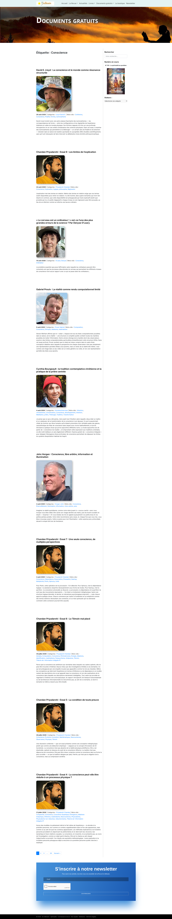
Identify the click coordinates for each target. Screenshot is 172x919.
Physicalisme (75, 817)
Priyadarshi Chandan (63, 187)
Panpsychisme (60, 658)
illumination (51, 506)
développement (70, 412)
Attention (80, 410)
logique (55, 189)
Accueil (64, 3)
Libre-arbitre (69, 506)
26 (51, 853)
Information (60, 506)
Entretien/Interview (61, 410)
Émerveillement (41, 506)
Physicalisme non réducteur (45, 819)
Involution (55, 737)
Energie (73, 656)
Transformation (68, 415)
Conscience (40, 117)
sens (75, 506)
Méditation (40, 415)
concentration (50, 412)
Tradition (60, 415)
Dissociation (58, 579)
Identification (40, 658)
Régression (71, 189)
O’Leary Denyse (61, 261)
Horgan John (59, 504)
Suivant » (57, 853)
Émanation (67, 579)
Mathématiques (65, 737)
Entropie (48, 329)
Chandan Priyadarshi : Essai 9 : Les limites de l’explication (66, 152)
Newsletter (130, 3)
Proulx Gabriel (59, 327)
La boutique (120, 3)
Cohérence (78, 114)
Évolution (48, 737)
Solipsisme (69, 658)
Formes (53, 117)
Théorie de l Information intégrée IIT (48, 660)
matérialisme (63, 329)
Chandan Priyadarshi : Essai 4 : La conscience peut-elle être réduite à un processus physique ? (67, 776)
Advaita (38, 656)
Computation (78, 327)
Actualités (83, 3)
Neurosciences (76, 737)
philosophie (63, 189)
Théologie (52, 415)
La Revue (72, 3)
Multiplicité (40, 581)
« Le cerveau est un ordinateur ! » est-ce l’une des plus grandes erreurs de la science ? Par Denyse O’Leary (64, 221)
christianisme (40, 412)
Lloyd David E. (61, 114)
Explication (48, 189)
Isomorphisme (61, 117)
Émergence (73, 814)
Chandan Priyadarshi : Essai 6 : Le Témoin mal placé (63, 618)
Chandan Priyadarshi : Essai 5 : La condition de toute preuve (67, 700)
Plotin (46, 581)
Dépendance (49, 579)
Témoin (76, 658)
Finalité (47, 117)
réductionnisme (61, 819)
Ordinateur (39, 263)
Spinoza (52, 581)
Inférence (47, 817)
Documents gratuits (104, 3)
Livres (91, 3)
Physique (48, 739)
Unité (57, 581)
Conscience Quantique (61, 814)
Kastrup (74, 579)
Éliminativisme (65, 656)
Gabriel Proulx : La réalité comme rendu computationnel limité (68, 289)
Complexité (40, 814)
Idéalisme (55, 329)
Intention (79, 412)
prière (46, 415)
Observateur (40, 739)
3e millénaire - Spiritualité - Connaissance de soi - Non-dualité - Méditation (63, 916)
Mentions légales (91, 916)
